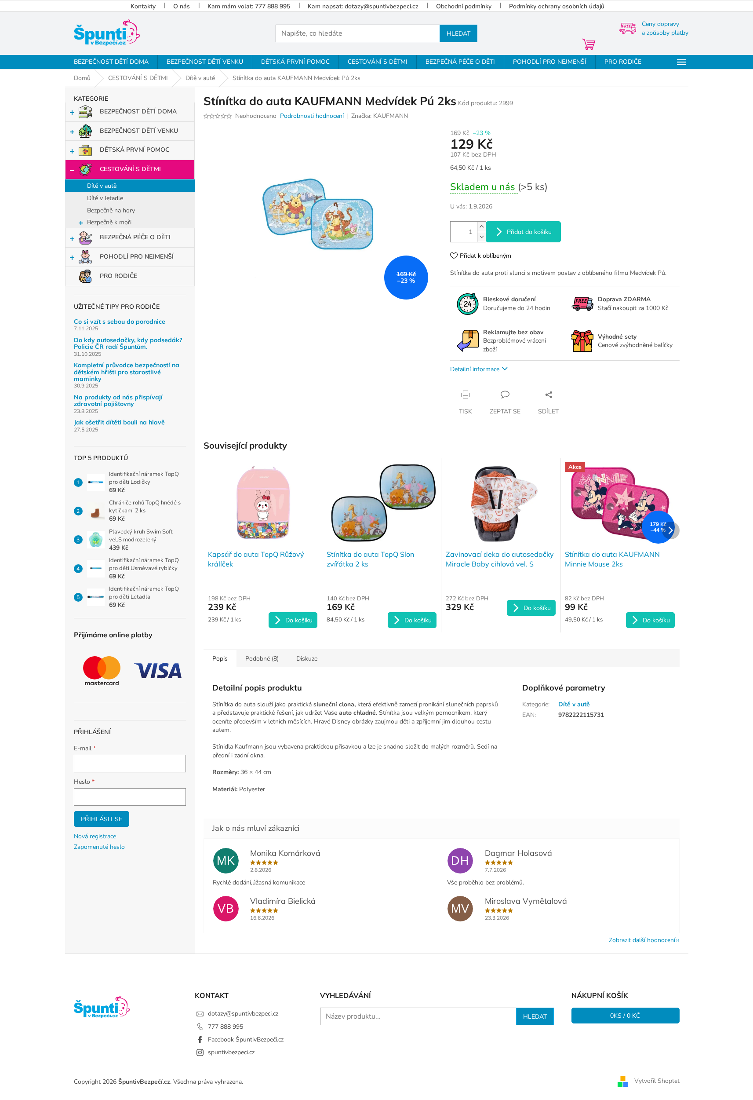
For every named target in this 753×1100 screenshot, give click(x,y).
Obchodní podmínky (463, 6)
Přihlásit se (101, 819)
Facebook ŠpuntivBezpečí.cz (246, 1039)
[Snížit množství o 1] (481, 237)
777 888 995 (225, 1027)
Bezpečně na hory (111, 210)
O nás (181, 6)
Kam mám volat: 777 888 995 (248, 6)
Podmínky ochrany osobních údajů (556, 6)
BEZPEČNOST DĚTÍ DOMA (138, 111)
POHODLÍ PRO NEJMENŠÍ (137, 256)
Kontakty (143, 6)
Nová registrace (95, 836)
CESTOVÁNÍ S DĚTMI (130, 169)
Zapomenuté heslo (99, 847)
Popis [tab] (220, 658)
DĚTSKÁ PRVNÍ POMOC (134, 150)
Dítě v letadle (105, 198)
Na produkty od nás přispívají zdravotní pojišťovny (118, 401)
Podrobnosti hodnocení (312, 116)
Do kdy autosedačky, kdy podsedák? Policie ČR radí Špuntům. (128, 344)
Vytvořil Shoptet (657, 1081)
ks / (625, 1016)
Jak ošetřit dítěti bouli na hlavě (119, 422)
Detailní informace (474, 369)
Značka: (379, 116)
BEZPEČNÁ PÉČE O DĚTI (135, 237)
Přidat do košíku (529, 232)
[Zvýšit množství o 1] (481, 227)
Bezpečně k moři (109, 222)
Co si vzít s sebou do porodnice (119, 321)
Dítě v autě (101, 186)
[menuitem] (111, 62)
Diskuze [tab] (306, 658)
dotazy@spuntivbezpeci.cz (243, 1013)
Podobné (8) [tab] (262, 658)
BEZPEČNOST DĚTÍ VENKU (139, 131)
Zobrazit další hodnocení (642, 940)
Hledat (458, 33)
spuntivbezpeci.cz (231, 1052)
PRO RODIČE (118, 276)
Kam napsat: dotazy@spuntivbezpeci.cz (363, 6)
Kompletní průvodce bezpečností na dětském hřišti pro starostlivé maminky (126, 372)
